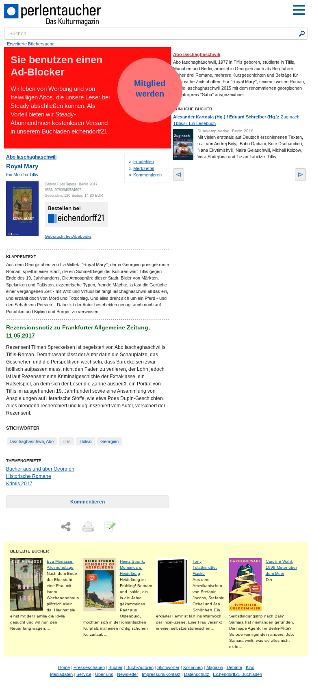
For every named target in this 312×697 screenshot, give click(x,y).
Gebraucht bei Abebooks (68, 236)
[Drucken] (87, 527)
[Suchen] (302, 34)
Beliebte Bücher (29, 551)
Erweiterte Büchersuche (30, 43)
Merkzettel (143, 168)
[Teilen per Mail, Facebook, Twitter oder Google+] (65, 526)
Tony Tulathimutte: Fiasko (205, 567)
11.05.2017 (20, 335)
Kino (250, 667)
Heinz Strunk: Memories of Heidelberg (132, 567)
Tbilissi (85, 441)
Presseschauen (89, 667)
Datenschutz (197, 674)
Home (64, 667)
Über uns (104, 674)
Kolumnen (193, 667)
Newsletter (127, 674)
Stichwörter (168, 667)
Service (83, 674)
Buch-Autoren (140, 667)
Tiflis (66, 441)
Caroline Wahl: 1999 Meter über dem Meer (281, 567)
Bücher (115, 667)
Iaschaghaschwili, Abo (32, 441)
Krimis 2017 (19, 483)
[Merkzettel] (109, 527)
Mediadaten (61, 674)
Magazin (214, 667)
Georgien (109, 441)
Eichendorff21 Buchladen (237, 674)
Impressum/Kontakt (161, 674)
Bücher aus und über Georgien (40, 469)
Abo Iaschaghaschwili (31, 157)
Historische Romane (28, 476)
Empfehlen (143, 161)
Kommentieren (147, 174)
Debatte (234, 667)
